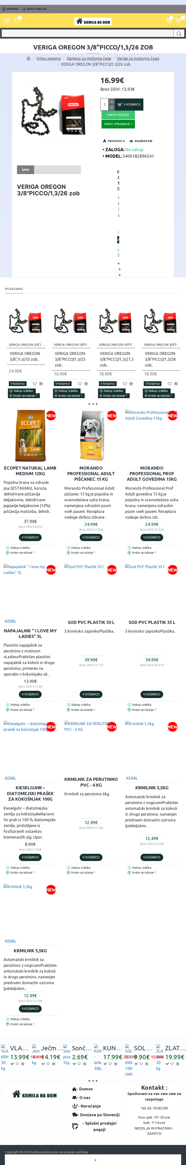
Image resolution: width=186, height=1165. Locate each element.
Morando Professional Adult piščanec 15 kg (91, 474)
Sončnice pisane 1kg (82, 1048)
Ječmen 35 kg (51, 1048)
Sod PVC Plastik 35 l (152, 622)
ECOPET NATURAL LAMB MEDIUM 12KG (30, 471)
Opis (25, 169)
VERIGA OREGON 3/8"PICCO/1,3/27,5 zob (116, 344)
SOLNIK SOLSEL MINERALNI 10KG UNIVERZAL (144, 1048)
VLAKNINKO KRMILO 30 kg (20, 1048)
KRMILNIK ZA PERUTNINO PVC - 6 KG (91, 782)
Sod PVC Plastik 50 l (91, 622)
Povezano (14, 288)
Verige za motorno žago (138, 58)
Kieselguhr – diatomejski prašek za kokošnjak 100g (30, 793)
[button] (118, 263)
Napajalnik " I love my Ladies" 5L (30, 633)
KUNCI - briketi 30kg (113, 1048)
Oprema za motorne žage (89, 58)
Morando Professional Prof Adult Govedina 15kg (152, 474)
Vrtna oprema (48, 58)
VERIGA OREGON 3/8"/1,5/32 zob (118, 180)
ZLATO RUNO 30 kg (175, 1048)
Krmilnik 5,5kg (152, 787)
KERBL (10, 621)
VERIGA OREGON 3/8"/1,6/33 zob (26, 344)
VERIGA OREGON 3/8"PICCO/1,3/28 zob (161, 344)
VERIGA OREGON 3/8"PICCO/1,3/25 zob (71, 344)
